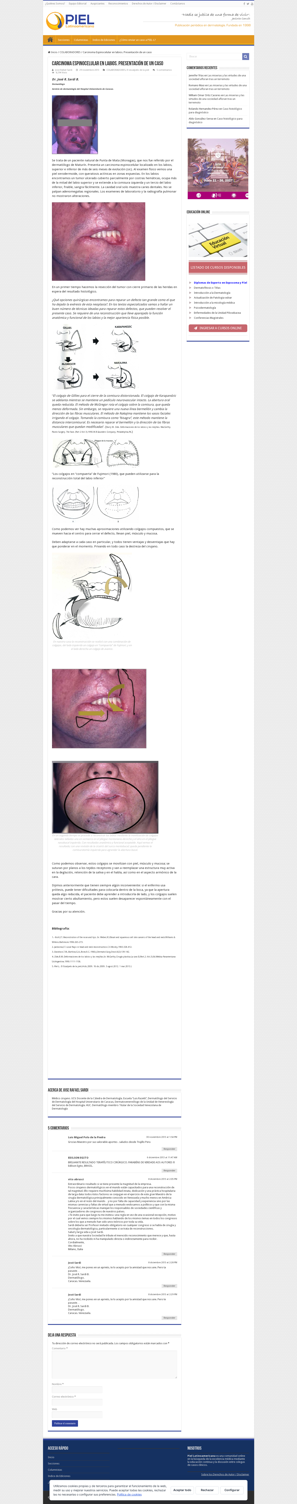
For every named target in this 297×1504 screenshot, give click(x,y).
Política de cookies (129, 1494)
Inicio (50, 39)
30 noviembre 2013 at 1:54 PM (161, 1137)
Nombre (58, 1384)
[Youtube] (252, 3)
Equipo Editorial (77, 3)
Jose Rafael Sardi (63, 70)
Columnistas (81, 39)
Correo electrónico (64, 1396)
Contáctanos (177, 3)
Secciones (64, 39)
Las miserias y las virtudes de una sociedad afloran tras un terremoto (216, 99)
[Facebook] (244, 3)
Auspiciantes (97, 3)
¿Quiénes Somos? (55, 3)
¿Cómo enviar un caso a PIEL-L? (137, 39)
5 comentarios (164, 70)
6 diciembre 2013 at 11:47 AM (162, 1157)
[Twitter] (248, 3)
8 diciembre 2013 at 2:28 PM (162, 1262)
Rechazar (207, 1490)
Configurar (232, 1490)
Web (54, 1409)
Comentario (60, 1348)
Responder (169, 1149)
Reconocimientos (118, 3)
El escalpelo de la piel (138, 70)
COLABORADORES (70, 52)
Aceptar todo (182, 1490)
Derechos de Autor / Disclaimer (149, 3)
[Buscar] (245, 56)
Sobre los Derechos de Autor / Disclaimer (225, 1474)
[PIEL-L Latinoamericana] (70, 20)
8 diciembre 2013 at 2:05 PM (162, 1179)
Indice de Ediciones (104, 39)
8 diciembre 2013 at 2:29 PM (162, 1294)
